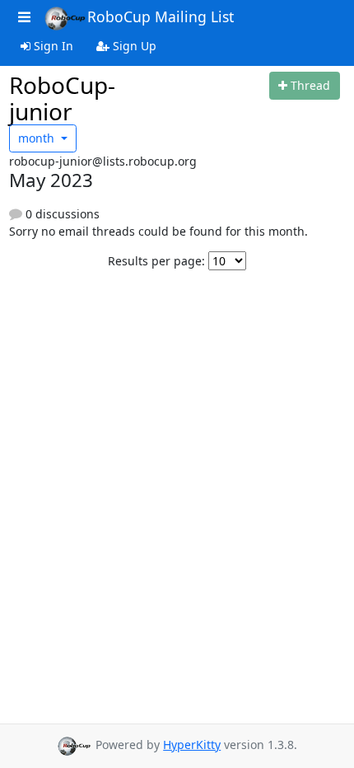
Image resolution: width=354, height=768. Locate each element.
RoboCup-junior (62, 98)
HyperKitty (192, 744)
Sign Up (132, 46)
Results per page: (156, 261)
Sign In (51, 46)
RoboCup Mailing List (160, 16)
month (38, 138)
